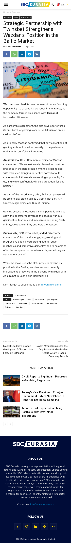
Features (16, 12)
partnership (52, 303)
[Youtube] (53, 526)
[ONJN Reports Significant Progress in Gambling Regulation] (11, 380)
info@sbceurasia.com (42, 504)
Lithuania (23, 303)
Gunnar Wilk (10, 303)
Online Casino (37, 303)
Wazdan (19, 307)
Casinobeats (21, 295)
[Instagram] (26, 526)
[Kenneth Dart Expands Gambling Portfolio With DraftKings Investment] (11, 412)
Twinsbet (9, 307)
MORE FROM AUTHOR (41, 368)
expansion (39, 299)
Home (6, 12)
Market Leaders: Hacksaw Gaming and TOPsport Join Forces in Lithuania (18, 349)
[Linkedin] (21, 54)
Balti (29, 299)
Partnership (26, 17)
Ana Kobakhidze (13, 46)
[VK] (37, 54)
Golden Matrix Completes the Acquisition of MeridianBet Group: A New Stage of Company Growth (52, 351)
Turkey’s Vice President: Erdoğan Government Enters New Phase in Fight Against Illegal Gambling (42, 396)
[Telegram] (29, 54)
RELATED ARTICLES (15, 368)
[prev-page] (5, 424)
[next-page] (11, 424)
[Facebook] (6, 54)
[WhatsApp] (14, 54)
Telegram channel (51, 284)
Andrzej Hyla (18, 299)
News (16, 17)
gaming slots (52, 299)
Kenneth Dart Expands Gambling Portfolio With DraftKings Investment (41, 411)
